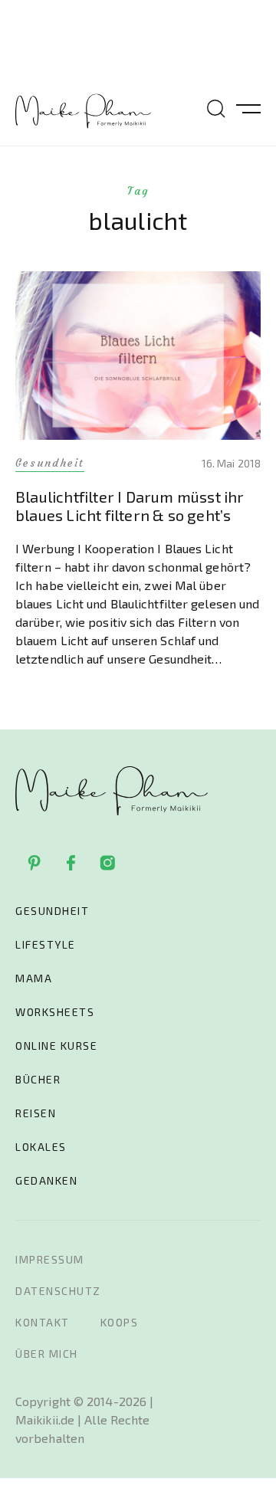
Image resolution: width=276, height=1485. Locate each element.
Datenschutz (58, 1290)
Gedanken (46, 1180)
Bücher (38, 1079)
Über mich (46, 1353)
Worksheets (54, 1011)
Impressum (49, 1259)
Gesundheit (52, 910)
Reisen (35, 1112)
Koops (119, 1322)
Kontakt (42, 1322)
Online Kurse (56, 1045)
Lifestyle (45, 944)
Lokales (41, 1146)
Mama (33, 978)
